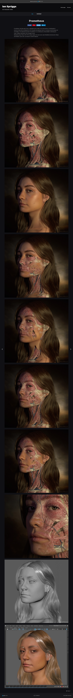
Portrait (39, 13)
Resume (69, 7)
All (32, 13)
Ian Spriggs (9, 6)
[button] (68, 691)
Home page (63, 7)
